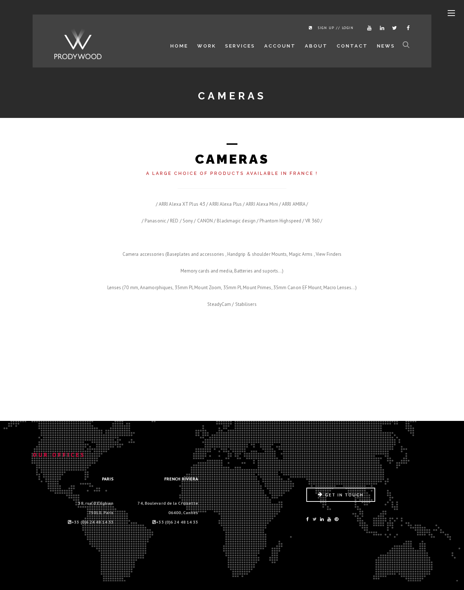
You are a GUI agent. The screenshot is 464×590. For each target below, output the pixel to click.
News (386, 46)
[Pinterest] (336, 519)
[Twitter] (393, 27)
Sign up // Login (335, 27)
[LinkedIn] (380, 27)
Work (206, 46)
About (316, 46)
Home (179, 46)
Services (240, 46)
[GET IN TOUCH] (340, 500)
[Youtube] (368, 27)
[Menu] (451, 13)
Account (280, 46)
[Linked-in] (322, 519)
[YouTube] (329, 519)
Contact (352, 46)
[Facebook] (406, 27)
